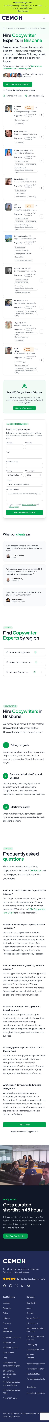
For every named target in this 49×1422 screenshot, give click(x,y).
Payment (30, 1354)
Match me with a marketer (24, 512)
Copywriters (21, 28)
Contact (30, 1313)
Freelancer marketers (35, 1369)
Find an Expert (24, 1124)
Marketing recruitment (36, 1364)
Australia (33, 28)
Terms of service (33, 1318)
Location (6, 1303)
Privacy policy (32, 1323)
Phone (12, 461)
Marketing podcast (11, 1347)
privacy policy (14, 507)
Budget (8, 480)
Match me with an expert (19, 84)
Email (8, 452)
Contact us (35, 870)
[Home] (4, 28)
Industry (6, 1318)
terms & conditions (29, 505)
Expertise (7, 1308)
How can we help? (12, 490)
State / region (30, 471)
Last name (29, 443)
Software (7, 1323)
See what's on (23, 11)
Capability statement (35, 1349)
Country (9, 471)
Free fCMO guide (10, 1398)
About (29, 1308)
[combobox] (15, 474)
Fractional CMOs (33, 1374)
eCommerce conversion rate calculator (9, 1374)
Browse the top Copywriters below (20, 90)
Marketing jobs (9, 1342)
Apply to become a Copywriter (24, 1131)
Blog (5, 1357)
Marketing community (12, 1337)
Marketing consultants (36, 1379)
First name (9, 443)
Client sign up (32, 1344)
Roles (10, 28)
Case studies (8, 1352)
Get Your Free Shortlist (15, 1236)
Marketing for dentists (36, 1393)
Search (6, 1328)
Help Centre (32, 1303)
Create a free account (24, 408)
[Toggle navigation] (44, 18)
